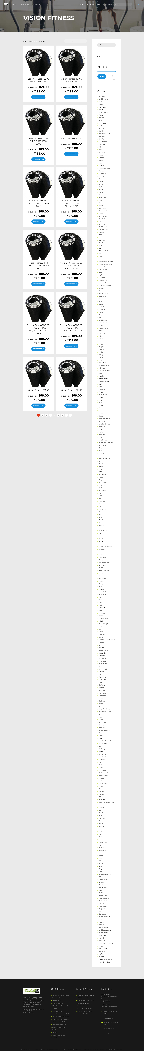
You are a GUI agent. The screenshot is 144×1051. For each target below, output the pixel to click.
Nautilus (101, 813)
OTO (100, 472)
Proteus (101, 922)
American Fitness (104, 424)
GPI (100, 861)
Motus (101, 616)
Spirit (100, 834)
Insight (101, 751)
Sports (101, 344)
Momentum (103, 155)
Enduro (101, 413)
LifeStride (102, 701)
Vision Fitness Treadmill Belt (60, 1019)
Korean (101, 397)
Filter (102, 76)
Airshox (101, 181)
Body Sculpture (104, 530)
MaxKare (101, 432)
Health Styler (103, 568)
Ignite (101, 456)
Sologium (102, 368)
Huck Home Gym (104, 458)
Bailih (100, 272)
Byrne (101, 189)
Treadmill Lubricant (105, 264)
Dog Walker (103, 208)
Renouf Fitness (104, 365)
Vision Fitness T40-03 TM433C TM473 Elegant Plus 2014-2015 (38, 329)
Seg (100, 597)
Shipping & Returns (58, 998)
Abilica (101, 325)
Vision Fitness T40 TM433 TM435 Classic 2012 (38, 203)
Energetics (102, 173)
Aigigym (101, 248)
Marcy (101, 163)
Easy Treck (102, 131)
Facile (100, 200)
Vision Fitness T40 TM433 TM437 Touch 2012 (38, 266)
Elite (100, 890)
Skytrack (101, 357)
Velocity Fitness (104, 381)
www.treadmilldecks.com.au (51, 1050)
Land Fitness (103, 440)
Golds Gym (102, 882)
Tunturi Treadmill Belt (58, 1035)
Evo (100, 536)
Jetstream (102, 815)
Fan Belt (101, 938)
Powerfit (101, 437)
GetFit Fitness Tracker (106, 261)
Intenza (101, 648)
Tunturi (101, 839)
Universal (102, 727)
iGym (100, 256)
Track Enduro (103, 333)
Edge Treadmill (104, 203)
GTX (100, 237)
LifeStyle (101, 355)
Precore (101, 863)
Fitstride (101, 791)
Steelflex (102, 831)
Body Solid (102, 594)
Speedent (102, 634)
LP (99, 299)
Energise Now (103, 618)
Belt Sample (103, 482)
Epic (100, 858)
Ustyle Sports (103, 379)
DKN (100, 245)
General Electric (104, 562)
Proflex (101, 488)
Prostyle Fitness (104, 584)
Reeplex (101, 347)
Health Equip (103, 227)
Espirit (101, 416)
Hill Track (102, 690)
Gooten (101, 525)
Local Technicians (57, 1003)
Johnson (101, 853)
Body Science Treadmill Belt (60, 1014)
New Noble (102, 474)
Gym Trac (102, 421)
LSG (100, 629)
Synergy (101, 602)
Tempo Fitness (103, 879)
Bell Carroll (102, 445)
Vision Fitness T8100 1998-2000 (71, 80)
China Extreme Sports (106, 285)
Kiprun (101, 304)
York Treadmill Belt (57, 1011)
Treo (100, 733)
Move (100, 498)
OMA (100, 738)
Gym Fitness (103, 565)
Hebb (100, 461)
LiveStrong (102, 850)
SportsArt (102, 946)
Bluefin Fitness (104, 219)
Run (100, 373)
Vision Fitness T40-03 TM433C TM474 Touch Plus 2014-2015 (71, 328)
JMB (100, 517)
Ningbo (101, 480)
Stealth (101, 589)
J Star (100, 400)
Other (101, 719)
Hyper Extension (104, 730)
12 (58, 415)
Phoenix (101, 477)
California (102, 192)
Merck (101, 469)
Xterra (101, 552)
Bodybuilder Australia (106, 442)
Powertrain (102, 485)
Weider (101, 581)
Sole (100, 762)
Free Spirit (102, 759)
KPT (100, 341)
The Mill (101, 528)
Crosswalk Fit (103, 211)
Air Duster (102, 152)
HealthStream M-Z (105, 917)
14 (66, 415)
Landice (101, 688)
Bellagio (101, 120)
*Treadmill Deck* (104, 371)
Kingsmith (102, 549)
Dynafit (101, 666)
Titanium (102, 277)
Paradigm (102, 799)
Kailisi (100, 682)
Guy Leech (102, 240)
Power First (102, 847)
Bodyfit (101, 586)
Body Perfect (103, 722)
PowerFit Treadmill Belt (59, 1024)
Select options (38, 97)
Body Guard (103, 669)
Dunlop (101, 610)
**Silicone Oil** (103, 251)
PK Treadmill (103, 509)
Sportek (101, 165)
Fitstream (102, 171)
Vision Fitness (103, 949)
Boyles (101, 187)
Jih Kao (101, 403)
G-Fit (100, 235)
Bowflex (101, 725)
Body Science (103, 869)
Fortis (100, 195)
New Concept (103, 624)
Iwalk (100, 384)
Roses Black (103, 490)
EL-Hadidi (102, 309)
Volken (101, 331)
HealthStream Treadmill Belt (60, 1016)
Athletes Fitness (104, 757)
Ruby (100, 315)
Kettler (101, 632)
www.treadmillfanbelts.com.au (112, 1050)
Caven (101, 291)
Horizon (101, 957)
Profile (101, 823)
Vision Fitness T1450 (71, 138)
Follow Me (102, 608)
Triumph (102, 613)
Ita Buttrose (103, 307)
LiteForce (102, 685)
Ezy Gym (102, 501)
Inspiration (55, 1038)
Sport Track (102, 680)
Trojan (101, 626)
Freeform (102, 656)
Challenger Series (104, 749)
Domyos (101, 205)
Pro (100, 512)
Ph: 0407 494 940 (110, 1029)
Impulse (101, 778)
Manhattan (102, 363)
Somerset (102, 349)
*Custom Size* (103, 754)
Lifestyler (102, 434)
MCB (100, 496)
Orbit (100, 866)
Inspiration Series (104, 134)
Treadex (101, 376)
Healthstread (103, 320)
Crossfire (101, 213)
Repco (101, 885)
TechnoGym (103, 818)
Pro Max (101, 118)
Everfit (101, 735)
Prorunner (102, 658)
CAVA (100, 147)
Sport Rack (102, 592)
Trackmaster (103, 677)
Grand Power (103, 783)
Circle (100, 674)
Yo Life (101, 352)
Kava (100, 448)
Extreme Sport (104, 229)
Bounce (101, 538)
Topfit (101, 275)
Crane (101, 767)
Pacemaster (103, 557)
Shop (31, 24)
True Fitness (103, 842)
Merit (100, 781)
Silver (100, 102)
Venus (101, 115)
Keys (100, 506)
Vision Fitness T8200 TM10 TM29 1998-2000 (38, 141)
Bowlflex (101, 139)
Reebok (101, 893)
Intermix (101, 453)
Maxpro (101, 794)
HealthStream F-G (105, 874)
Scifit (100, 360)
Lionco (101, 301)
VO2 (100, 533)
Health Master (103, 650)
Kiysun (101, 339)
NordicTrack (103, 951)
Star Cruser (102, 176)
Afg (100, 845)
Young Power (103, 328)
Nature (101, 706)
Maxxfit (101, 466)
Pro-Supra (102, 578)
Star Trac (102, 903)
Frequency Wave (104, 168)
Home (25, 24)
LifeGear (101, 826)
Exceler (101, 312)
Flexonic (101, 829)
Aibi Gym (101, 157)
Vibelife (101, 110)
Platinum (102, 426)
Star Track (102, 107)
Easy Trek (102, 389)
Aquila (101, 554)
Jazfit (100, 871)
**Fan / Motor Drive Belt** (107, 943)
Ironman (101, 698)
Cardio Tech (103, 837)
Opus (100, 600)
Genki (101, 184)
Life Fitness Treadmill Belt (59, 1022)
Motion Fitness (103, 775)
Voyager (101, 392)
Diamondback (103, 653)
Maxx (100, 493)
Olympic (101, 637)
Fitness (101, 504)
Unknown (102, 136)
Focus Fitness (103, 269)
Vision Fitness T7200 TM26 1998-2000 (38, 80)
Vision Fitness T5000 (38, 390)
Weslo (101, 786)
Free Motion (103, 906)
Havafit (101, 464)
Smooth (101, 672)
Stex (100, 717)
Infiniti (101, 919)
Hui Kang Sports (104, 570)
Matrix (101, 855)
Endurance (102, 770)
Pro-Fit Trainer (103, 293)
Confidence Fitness (105, 773)
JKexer (101, 821)
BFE (100, 522)
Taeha (101, 179)
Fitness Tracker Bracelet (107, 259)
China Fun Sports (104, 709)
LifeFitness (102, 914)
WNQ (100, 408)
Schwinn (101, 621)
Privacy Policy (56, 1000)
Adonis (101, 126)
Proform (101, 954)
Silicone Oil (102, 267)
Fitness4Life (102, 232)
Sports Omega (103, 280)
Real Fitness (103, 395)
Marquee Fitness (104, 419)
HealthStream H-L (105, 933)
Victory (101, 560)
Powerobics (102, 123)
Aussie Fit (102, 224)
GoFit (100, 765)
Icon (100, 149)
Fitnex (101, 387)
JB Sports (102, 96)
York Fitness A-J (104, 898)
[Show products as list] (25, 41)
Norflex (101, 746)
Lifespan (101, 925)
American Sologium (105, 546)
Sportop (101, 642)
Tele (100, 336)
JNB (100, 514)
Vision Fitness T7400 (71, 390)
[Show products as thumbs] (23, 41)
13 (62, 415)
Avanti (101, 911)
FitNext (101, 104)
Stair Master (103, 693)
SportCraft (102, 661)
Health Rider (103, 895)
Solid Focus (102, 696)
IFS (100, 253)
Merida (101, 605)
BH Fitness (102, 877)
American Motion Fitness (107, 741)
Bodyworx (102, 909)
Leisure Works (103, 743)
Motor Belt (102, 935)
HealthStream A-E (105, 930)
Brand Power (103, 541)
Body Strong (103, 216)
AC (99, 411)
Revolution (102, 197)
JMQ (100, 450)
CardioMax (102, 296)
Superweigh (103, 141)
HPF (100, 645)
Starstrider (102, 144)
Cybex (101, 797)
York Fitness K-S (104, 927)
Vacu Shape (103, 243)
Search (99, 45)
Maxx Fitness (103, 576)
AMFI (100, 221)
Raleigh (101, 288)
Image (101, 703)
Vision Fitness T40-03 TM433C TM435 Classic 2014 (71, 266)
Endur (101, 573)
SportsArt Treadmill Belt (59, 1027)
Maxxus (101, 317)
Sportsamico (103, 544)
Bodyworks (102, 128)
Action (101, 810)
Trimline (101, 807)
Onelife (101, 520)
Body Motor (103, 664)
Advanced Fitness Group (107, 640)
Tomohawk (102, 283)
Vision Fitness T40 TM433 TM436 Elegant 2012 (71, 203)
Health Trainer (103, 99)
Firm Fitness (103, 323)
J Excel (101, 405)
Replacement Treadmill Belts (60, 995)
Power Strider (103, 112)
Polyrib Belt (103, 901)
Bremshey (102, 789)
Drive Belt (102, 941)
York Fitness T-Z (104, 887)
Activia (101, 160)
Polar (100, 429)
